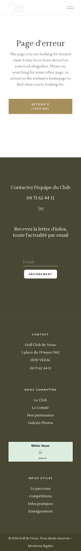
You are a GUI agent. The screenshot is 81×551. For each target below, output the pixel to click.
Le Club (40, 400)
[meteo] (40, 451)
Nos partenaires (40, 415)
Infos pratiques (40, 504)
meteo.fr (42, 458)
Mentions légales (40, 546)
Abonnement (41, 274)
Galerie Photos (40, 423)
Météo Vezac (40, 445)
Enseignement (41, 511)
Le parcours (41, 488)
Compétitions (40, 496)
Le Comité (40, 408)
